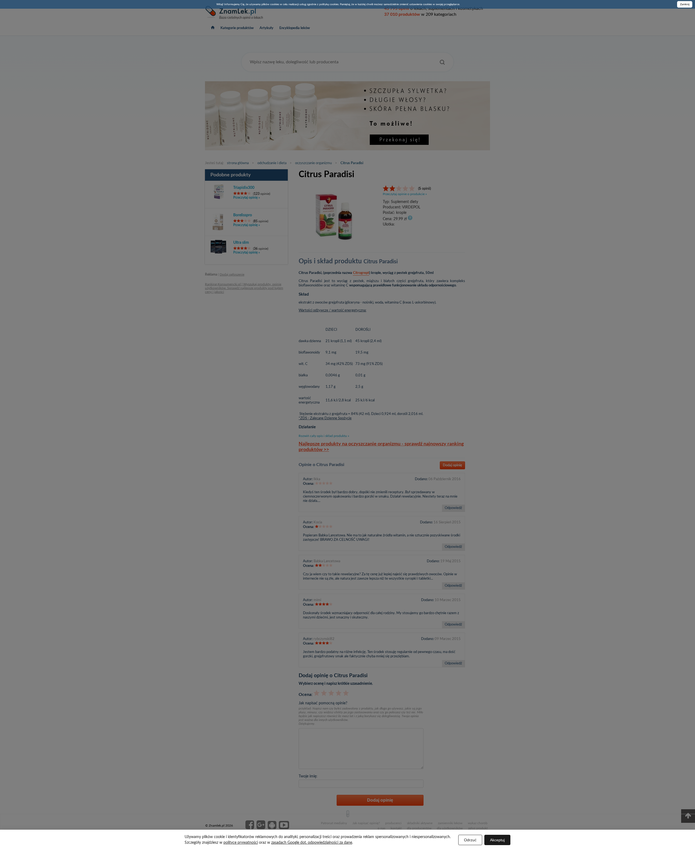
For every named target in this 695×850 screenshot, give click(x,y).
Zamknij (684, 4)
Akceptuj (497, 840)
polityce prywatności (240, 843)
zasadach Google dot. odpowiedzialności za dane (311, 843)
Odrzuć (470, 840)
